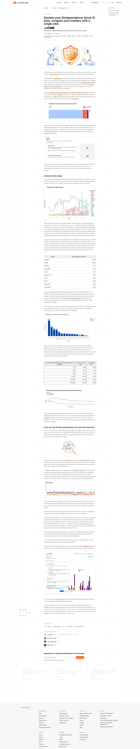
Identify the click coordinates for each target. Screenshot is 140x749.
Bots (64, 626)
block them (76, 98)
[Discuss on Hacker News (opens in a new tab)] (20, 612)
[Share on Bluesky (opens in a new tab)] (29, 612)
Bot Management (62, 8)
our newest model (77, 470)
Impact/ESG (62, 722)
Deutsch (64, 36)
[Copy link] (26, 615)
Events (81, 725)
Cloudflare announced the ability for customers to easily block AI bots (69, 92)
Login (112, 2)
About (40, 735)
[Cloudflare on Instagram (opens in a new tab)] (66, 635)
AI (45, 626)
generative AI (57, 78)
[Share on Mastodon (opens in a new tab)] (20, 615)
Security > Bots (50, 131)
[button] (70, 111)
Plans (40, 713)
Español (69, 36)
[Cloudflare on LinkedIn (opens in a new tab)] (60, 635)
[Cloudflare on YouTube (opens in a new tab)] (63, 635)
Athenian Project (63, 715)
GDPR (61, 739)
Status (81, 720)
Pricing (81, 2)
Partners (41, 718)
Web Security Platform (106, 727)
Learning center (84, 737)
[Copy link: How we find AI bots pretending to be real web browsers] (43, 427)
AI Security (103, 718)
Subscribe (80, 657)
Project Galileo (63, 713)
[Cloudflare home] (21, 3)
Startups (41, 722)
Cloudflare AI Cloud (105, 715)
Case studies (83, 718)
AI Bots (55, 8)
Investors (41, 739)
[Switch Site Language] (102, 2)
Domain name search (45, 727)
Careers (41, 737)
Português (48, 37)
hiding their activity (84, 460)
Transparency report (65, 744)
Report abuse (63, 746)
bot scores (62, 464)
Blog (81, 727)
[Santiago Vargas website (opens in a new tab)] (58, 638)
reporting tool (60, 599)
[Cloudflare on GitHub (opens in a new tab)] (69, 635)
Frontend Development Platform (109, 720)
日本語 (78, 36)
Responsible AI (63, 742)
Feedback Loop (87, 546)
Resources (74, 2)
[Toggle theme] (105, 2)
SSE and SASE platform (106, 713)
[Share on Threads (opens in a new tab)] (23, 615)
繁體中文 (86, 36)
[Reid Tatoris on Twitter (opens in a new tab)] (56, 645)
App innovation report (86, 713)
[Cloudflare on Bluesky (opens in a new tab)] (71, 635)
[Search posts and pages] (108, 2)
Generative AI (70, 626)
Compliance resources (65, 735)
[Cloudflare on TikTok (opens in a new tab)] (77, 635)
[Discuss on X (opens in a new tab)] (23, 612)
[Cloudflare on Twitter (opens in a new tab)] (58, 635)
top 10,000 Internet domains (72, 298)
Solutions (66, 2)
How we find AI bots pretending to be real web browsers (114, 14)
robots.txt (59, 94)
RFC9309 (46, 417)
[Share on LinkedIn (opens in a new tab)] (26, 612)
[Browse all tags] (95, 8)
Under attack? (43, 725)
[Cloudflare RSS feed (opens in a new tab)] (55, 635)
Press (40, 742)
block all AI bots (54, 74)
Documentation (84, 735)
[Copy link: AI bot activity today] (43, 176)
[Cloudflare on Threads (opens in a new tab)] (74, 635)
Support (82, 722)
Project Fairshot (63, 720)
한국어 (82, 36)
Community (83, 739)
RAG (55, 96)
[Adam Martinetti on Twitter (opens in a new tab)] (58, 641)
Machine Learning (79, 626)
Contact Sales (119, 2)
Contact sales (42, 715)
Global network (43, 746)
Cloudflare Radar (84, 715)
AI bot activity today (113, 10)
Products (59, 2)
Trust (60, 737)
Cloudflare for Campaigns (66, 718)
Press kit (41, 744)
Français (74, 36)
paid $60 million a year (88, 82)
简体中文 (91, 36)
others (68, 460)
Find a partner (43, 720)
